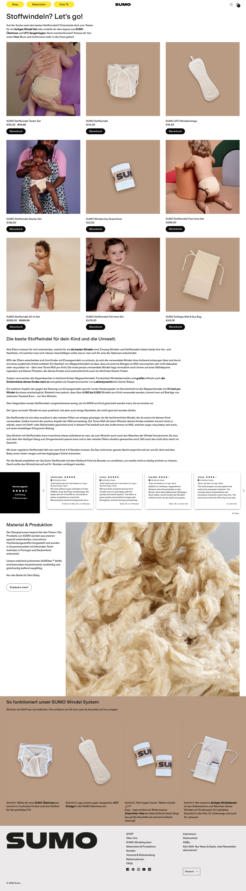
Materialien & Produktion (141, 846)
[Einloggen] (231, 4)
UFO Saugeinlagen (34, 33)
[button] (43, 490)
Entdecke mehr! (19, 587)
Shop (15, 4)
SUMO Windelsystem (138, 842)
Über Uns (131, 838)
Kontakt (130, 850)
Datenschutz (190, 838)
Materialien (39, 4)
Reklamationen (135, 859)
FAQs (129, 863)
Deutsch (189, 871)
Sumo (17, 883)
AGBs (186, 842)
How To (64, 4)
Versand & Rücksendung (140, 855)
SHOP (130, 833)
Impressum (189, 833)
